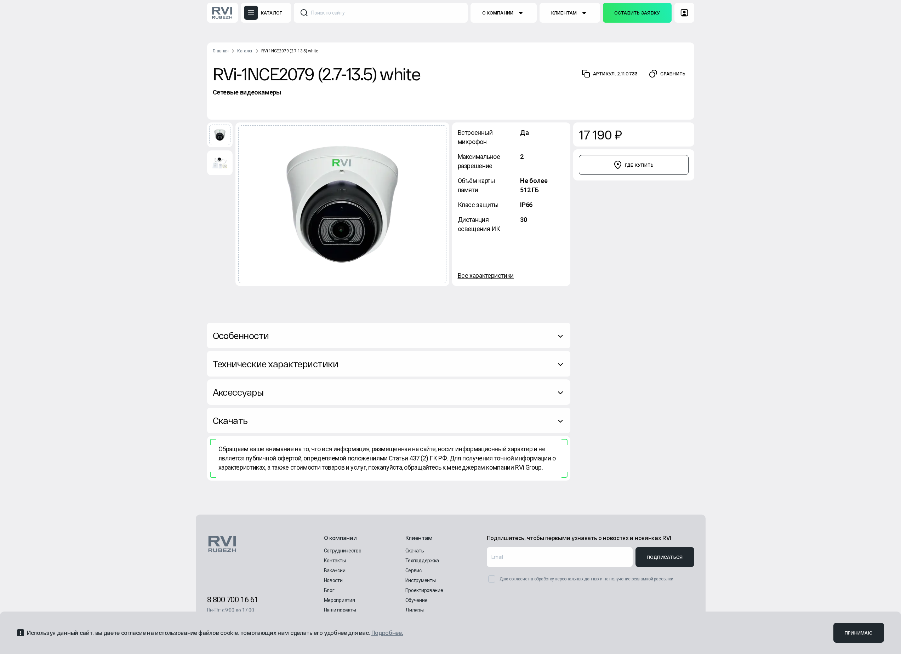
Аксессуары (238, 391)
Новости (333, 580)
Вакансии (335, 570)
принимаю (859, 633)
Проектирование (424, 590)
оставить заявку (637, 13)
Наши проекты (340, 610)
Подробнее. (387, 632)
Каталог (245, 50)
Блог (329, 590)
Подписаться (665, 557)
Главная (221, 50)
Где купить (639, 165)
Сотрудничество (342, 550)
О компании (498, 13)
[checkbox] (491, 579)
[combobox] (381, 13)
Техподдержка (422, 560)
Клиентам (564, 13)
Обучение (416, 600)
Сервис (413, 570)
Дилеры (414, 610)
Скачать (230, 420)
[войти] (684, 13)
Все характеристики (486, 275)
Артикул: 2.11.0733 (615, 73)
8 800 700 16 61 (232, 599)
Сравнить (672, 73)
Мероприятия (339, 600)
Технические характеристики (275, 363)
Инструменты (420, 580)
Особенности (241, 335)
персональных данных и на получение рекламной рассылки (614, 578)
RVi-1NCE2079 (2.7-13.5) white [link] (289, 50)
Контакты (335, 560)
